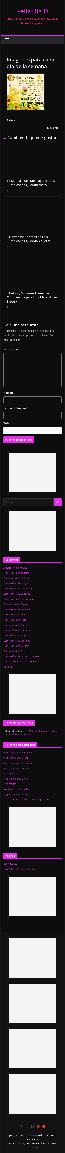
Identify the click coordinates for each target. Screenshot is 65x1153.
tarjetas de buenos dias (15, 794)
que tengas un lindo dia (16, 789)
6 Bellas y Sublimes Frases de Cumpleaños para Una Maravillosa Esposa (32, 297)
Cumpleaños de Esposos (16, 604)
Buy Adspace (10, 863)
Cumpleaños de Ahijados (16, 578)
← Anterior (10, 120)
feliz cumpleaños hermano (17, 763)
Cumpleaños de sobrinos (16, 640)
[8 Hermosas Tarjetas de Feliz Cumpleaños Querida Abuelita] (32, 203)
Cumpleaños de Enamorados (18, 598)
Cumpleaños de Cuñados (16, 593)
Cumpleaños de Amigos (15, 583)
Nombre (9, 393)
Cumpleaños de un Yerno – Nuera (21, 656)
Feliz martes (9, 783)
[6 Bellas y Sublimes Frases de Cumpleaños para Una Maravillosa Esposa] (32, 259)
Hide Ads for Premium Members (20, 868)
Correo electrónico (15, 408)
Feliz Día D (32, 11)
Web (6, 423)
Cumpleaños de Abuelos (16, 572)
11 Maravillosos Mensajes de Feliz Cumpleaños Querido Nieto (31, 183)
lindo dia (8, 773)
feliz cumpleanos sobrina (16, 768)
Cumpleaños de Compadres (18, 588)
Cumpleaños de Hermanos (17, 609)
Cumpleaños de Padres (15, 625)
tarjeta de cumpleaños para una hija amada (26, 799)
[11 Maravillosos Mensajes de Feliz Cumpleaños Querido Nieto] (32, 147)
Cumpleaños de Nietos (15, 619)
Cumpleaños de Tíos (14, 651)
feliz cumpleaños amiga (16, 778)
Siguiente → (54, 128)
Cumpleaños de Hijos (14, 614)
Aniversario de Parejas (15, 567)
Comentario (11, 349)
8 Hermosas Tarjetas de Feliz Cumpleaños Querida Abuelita (29, 239)
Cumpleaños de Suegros (16, 645)
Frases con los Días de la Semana (20, 661)
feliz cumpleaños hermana (17, 752)
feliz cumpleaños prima (15, 757)
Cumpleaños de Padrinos (16, 630)
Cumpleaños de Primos (15, 635)
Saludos (7, 666)
